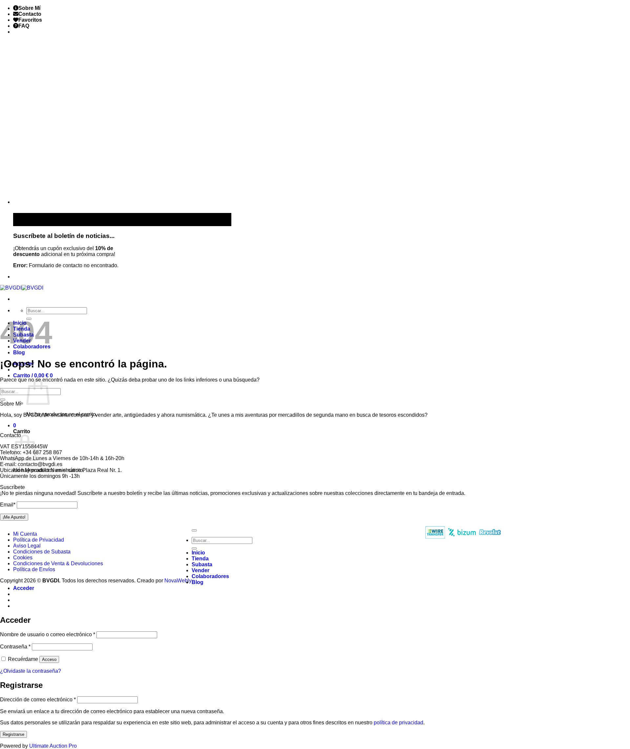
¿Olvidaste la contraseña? (30, 671)
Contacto (29, 14)
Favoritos (30, 20)
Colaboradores (210, 576)
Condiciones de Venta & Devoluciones (58, 563)
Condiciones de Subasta (42, 551)
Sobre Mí (29, 8)
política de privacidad (398, 722)
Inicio (198, 552)
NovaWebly (178, 580)
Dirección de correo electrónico (38, 699)
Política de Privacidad (38, 540)
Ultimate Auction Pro (53, 746)
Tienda (200, 558)
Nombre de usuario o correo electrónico (47, 634)
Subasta (202, 564)
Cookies (22, 557)
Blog (19, 352)
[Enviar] (2, 400)
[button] (33, 375)
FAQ (23, 26)
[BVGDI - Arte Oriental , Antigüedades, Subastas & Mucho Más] (21, 288)
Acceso (49, 659)
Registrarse (13, 734)
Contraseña (15, 646)
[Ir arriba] (194, 530)
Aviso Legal (27, 546)
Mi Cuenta (25, 534)
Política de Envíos (34, 569)
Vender (200, 570)
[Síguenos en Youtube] (19, 276)
